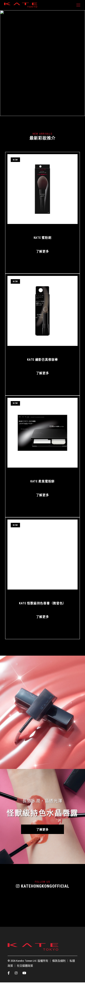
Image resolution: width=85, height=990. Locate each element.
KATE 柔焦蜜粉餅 (42, 481)
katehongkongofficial (44, 886)
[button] (21, 114)
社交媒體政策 (25, 965)
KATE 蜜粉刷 (43, 238)
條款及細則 (59, 960)
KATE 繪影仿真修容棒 (42, 359)
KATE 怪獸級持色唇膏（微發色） (42, 603)
